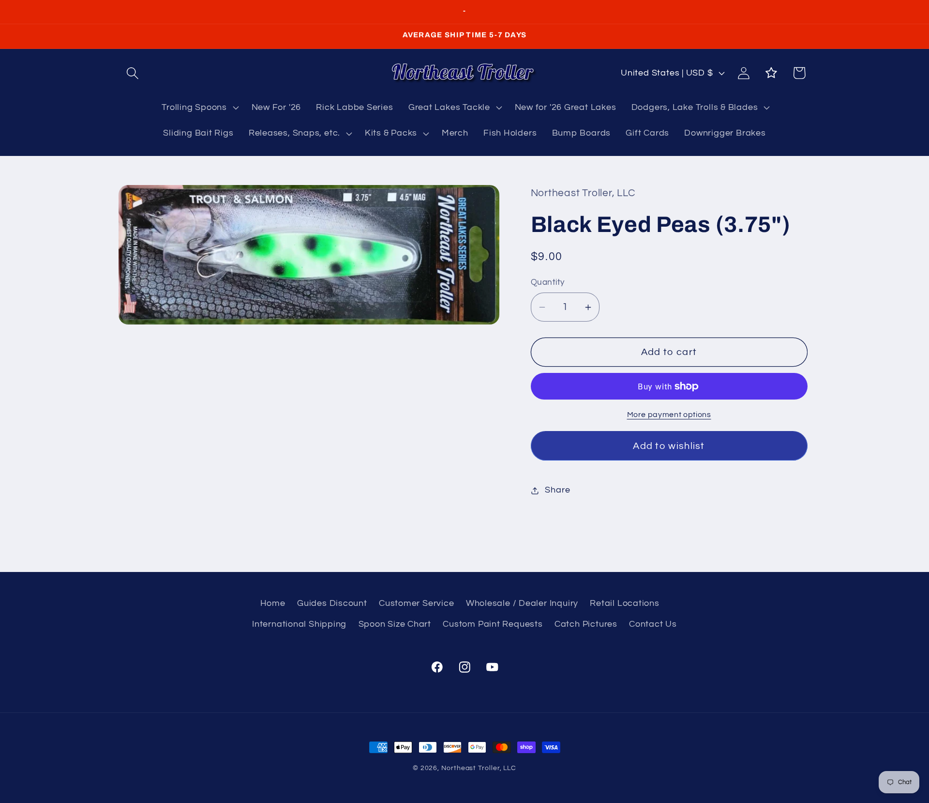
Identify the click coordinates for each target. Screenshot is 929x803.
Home (272, 603)
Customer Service (416, 603)
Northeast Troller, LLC (478, 768)
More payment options (669, 415)
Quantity (548, 282)
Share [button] (557, 490)
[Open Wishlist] (771, 73)
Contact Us (653, 624)
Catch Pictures (585, 624)
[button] (132, 73)
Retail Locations (624, 603)
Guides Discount (332, 603)
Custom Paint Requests (492, 624)
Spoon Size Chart (395, 624)
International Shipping (299, 624)
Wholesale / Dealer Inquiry (522, 603)
